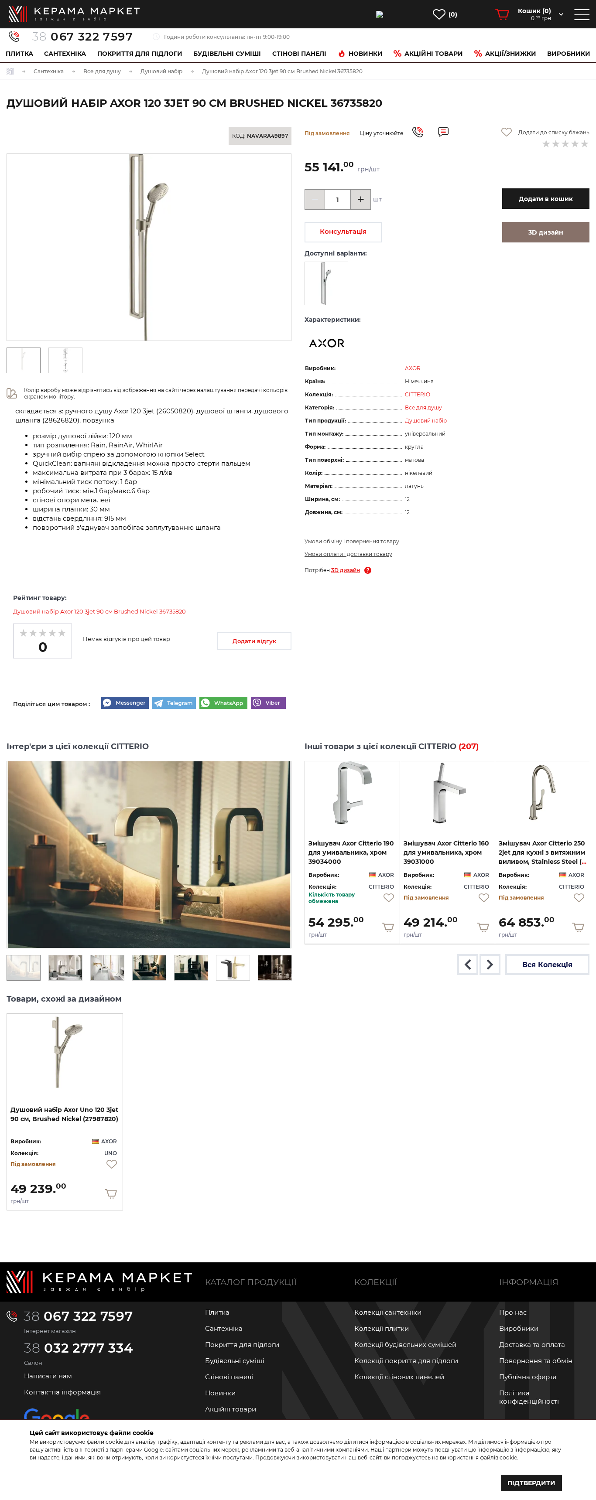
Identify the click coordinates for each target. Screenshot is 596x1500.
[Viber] (268, 704)
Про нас (513, 1312)
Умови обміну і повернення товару (352, 541)
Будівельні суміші (227, 54)
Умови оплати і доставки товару (348, 554)
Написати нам (48, 1376)
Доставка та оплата (532, 1344)
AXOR (413, 368)
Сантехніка (65, 54)
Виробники (568, 54)
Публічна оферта (528, 1377)
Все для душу (423, 407)
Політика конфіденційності (529, 1397)
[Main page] (99, 1282)
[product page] (352, 792)
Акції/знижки (510, 54)
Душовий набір (426, 420)
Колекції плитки (381, 1328)
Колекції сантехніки (387, 1312)
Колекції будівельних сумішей (405, 1344)
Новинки (366, 54)
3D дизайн (345, 570)
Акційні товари (433, 54)
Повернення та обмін (535, 1361)
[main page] (74, 14)
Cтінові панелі (299, 54)
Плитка (19, 54)
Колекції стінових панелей (399, 1377)
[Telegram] (174, 704)
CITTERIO (417, 394)
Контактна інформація (62, 1392)
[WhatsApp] (223, 704)
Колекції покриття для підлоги (406, 1361)
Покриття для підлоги (139, 54)
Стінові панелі (229, 1377)
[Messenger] (125, 704)
